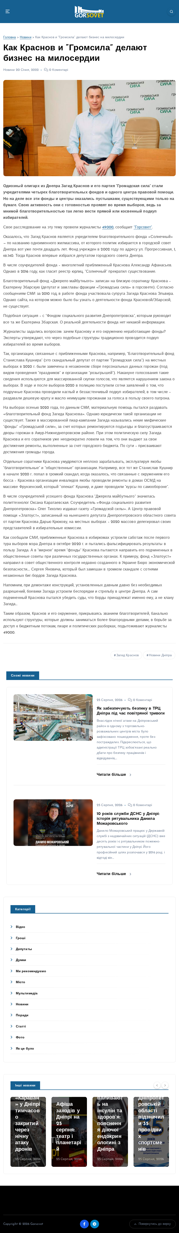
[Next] (165, 1085)
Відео (20, 927)
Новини (25, 37)
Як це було (25, 1048)
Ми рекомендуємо (31, 971)
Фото (20, 1037)
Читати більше (112, 775)
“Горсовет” (143, 227)
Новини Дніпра (160, 655)
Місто (20, 982)
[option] (28, 1132)
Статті (21, 1026)
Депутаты (24, 949)
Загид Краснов (127, 655)
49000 (108, 227)
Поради (22, 1015)
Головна (9, 37)
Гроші (21, 938)
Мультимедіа (27, 993)
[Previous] (157, 1085)
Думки (21, 960)
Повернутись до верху (155, 1224)
